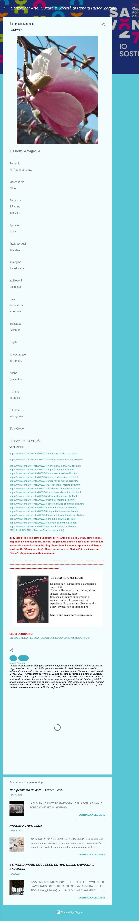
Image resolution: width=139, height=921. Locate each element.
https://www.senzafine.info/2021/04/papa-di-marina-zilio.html (41, 469)
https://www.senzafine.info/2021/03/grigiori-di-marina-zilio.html (42, 518)
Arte (13, 658)
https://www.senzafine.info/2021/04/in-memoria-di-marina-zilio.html (45, 465)
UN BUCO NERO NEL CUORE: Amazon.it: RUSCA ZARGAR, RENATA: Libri (49, 637)
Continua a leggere (91, 814)
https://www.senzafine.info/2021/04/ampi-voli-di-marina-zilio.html (43, 480)
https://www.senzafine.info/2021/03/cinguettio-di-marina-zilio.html (44, 511)
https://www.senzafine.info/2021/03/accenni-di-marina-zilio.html (43, 526)
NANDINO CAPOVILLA (25, 825)
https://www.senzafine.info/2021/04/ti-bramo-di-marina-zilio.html (43, 477)
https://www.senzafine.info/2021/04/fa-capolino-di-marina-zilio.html (45, 484)
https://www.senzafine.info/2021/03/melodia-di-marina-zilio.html (43, 522)
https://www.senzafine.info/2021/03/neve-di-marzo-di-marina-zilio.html (46, 503)
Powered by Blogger (71, 912)
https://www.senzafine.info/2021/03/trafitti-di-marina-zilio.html (42, 499)
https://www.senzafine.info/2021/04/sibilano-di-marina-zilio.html (43, 496)
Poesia (23, 658)
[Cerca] (134, 9)
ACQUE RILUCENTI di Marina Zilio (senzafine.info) (36, 530)
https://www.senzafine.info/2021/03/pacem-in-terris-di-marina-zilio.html (47, 515)
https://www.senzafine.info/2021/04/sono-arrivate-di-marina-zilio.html (46, 459)
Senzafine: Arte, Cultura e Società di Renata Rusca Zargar (63, 8)
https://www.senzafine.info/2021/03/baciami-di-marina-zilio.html (43, 507)
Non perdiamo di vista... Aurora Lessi (36, 790)
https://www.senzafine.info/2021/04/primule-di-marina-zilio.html (43, 453)
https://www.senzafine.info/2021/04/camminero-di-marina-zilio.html (45, 492)
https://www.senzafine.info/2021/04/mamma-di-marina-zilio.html (43, 473)
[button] (103, 25)
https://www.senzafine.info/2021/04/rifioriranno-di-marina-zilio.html (44, 488)
